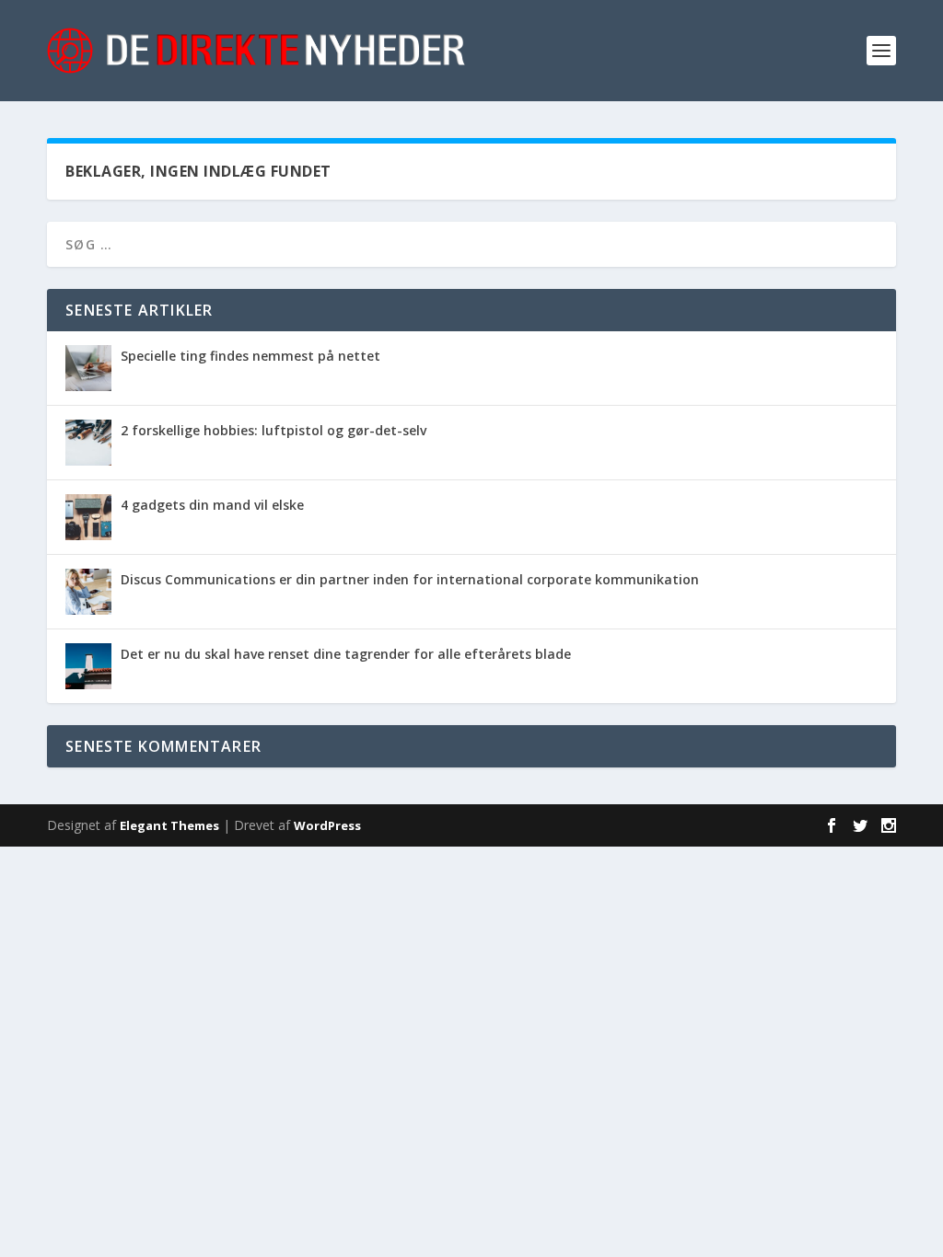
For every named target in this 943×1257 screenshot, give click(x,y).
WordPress (327, 825)
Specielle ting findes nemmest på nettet (250, 355)
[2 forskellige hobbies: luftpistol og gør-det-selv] (88, 443)
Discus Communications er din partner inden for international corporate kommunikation (410, 579)
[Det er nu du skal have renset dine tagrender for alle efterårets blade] (88, 666)
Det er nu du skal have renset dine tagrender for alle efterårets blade (346, 654)
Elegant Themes (169, 825)
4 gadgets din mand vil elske (212, 504)
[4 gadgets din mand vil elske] (88, 517)
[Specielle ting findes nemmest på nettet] (88, 368)
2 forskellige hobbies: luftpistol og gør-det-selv (273, 430)
